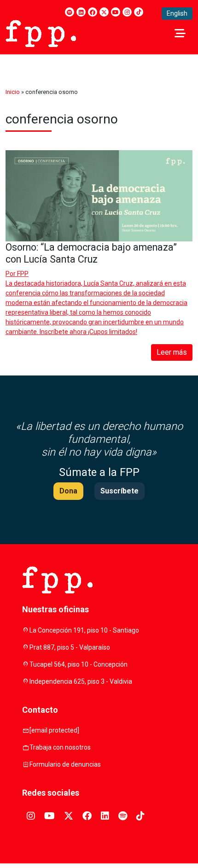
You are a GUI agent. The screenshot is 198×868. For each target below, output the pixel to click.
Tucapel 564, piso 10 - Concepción (78, 664)
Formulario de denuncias (65, 764)
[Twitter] (104, 12)
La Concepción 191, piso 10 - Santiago (84, 630)
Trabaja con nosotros (60, 747)
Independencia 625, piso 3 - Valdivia (80, 681)
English (177, 13)
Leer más (172, 352)
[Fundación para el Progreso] (41, 32)
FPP (23, 273)
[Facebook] (92, 12)
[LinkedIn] (81, 12)
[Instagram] (127, 12)
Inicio (13, 91)
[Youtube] (115, 12)
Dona (68, 491)
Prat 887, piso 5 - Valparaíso (69, 647)
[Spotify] (69, 12)
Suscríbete (119, 491)
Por (17, 273)
